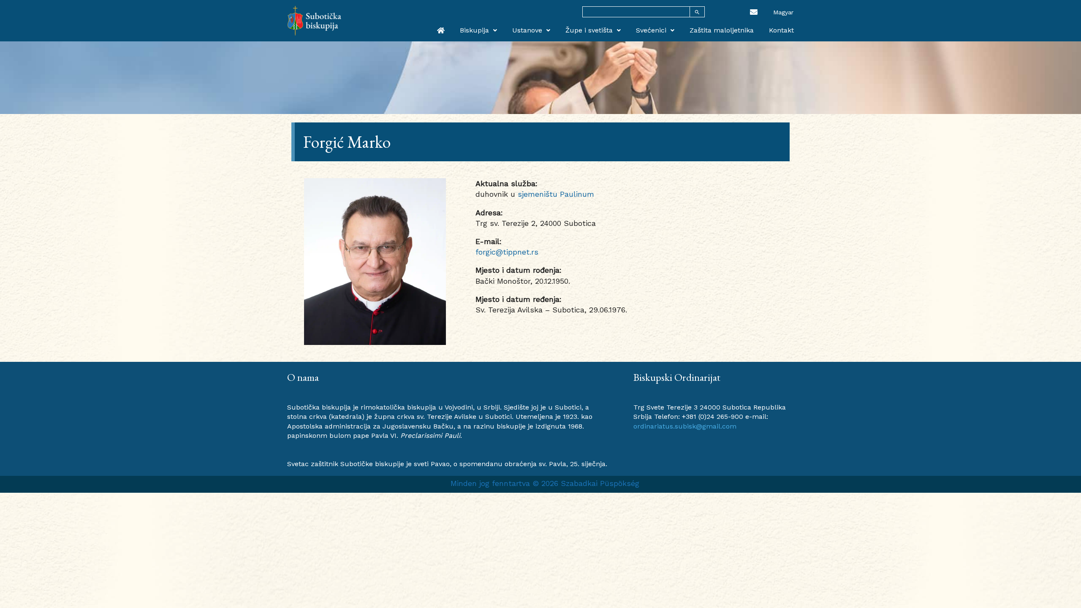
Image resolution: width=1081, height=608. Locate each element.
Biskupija (474, 30)
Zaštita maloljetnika (722, 30)
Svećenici (651, 30)
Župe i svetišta (589, 30)
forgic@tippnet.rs (506, 251)
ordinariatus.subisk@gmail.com (684, 426)
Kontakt (781, 30)
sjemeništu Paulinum (556, 194)
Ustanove (527, 30)
